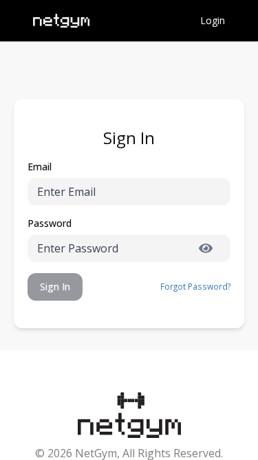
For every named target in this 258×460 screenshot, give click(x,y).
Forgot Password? (195, 286)
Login (212, 20)
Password (50, 223)
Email (40, 166)
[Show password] (206, 248)
